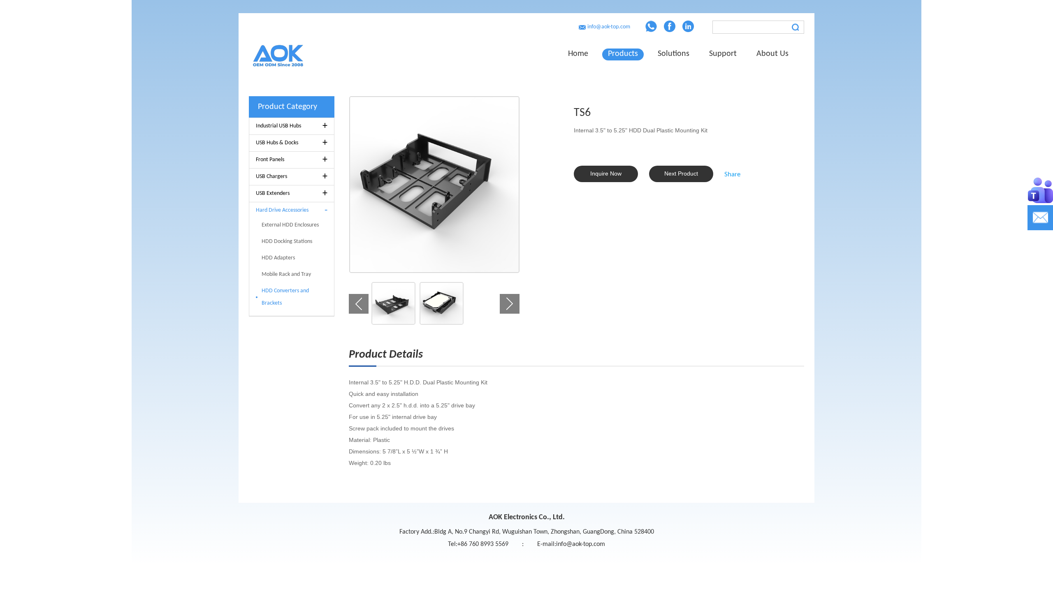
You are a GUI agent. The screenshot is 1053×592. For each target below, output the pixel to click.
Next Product (681, 173)
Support (723, 54)
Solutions (673, 54)
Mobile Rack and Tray (286, 274)
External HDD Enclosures (290, 225)
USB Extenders (291, 194)
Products (623, 54)
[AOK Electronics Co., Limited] (313, 54)
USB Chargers (291, 177)
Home (578, 54)
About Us (772, 54)
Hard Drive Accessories (291, 210)
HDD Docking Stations (287, 241)
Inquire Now (606, 173)
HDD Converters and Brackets (285, 297)
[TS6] (434, 184)
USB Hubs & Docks (291, 143)
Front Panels (291, 160)
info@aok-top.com (608, 27)
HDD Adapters (278, 258)
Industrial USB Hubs (291, 126)
